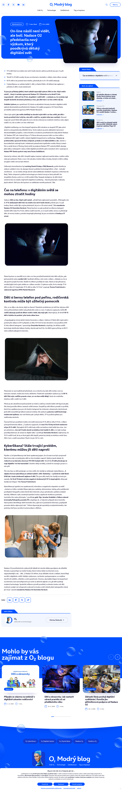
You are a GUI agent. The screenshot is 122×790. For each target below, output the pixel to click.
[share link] (28, 600)
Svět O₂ (40, 10)
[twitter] (13, 5)
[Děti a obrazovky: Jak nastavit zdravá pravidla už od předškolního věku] (61, 686)
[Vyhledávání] (107, 5)
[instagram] (3, 5)
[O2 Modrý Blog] (61, 5)
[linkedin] (23, 5)
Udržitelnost (64, 10)
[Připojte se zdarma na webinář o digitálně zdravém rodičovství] (20, 685)
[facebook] (8, 5)
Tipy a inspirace (79, 10)
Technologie (51, 10)
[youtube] (18, 5)
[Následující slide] (117, 657)
